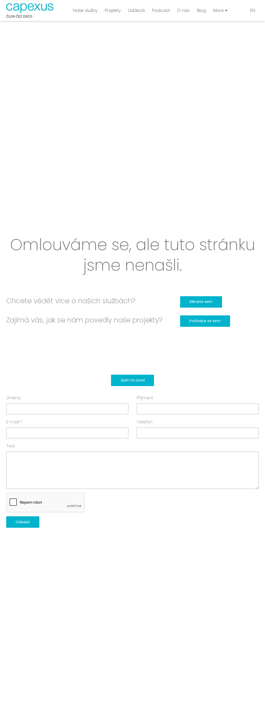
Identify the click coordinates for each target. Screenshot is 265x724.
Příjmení (145, 398)
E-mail (14, 422)
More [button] (218, 10)
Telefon (144, 422)
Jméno (13, 398)
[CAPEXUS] (29, 10)
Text (10, 446)
